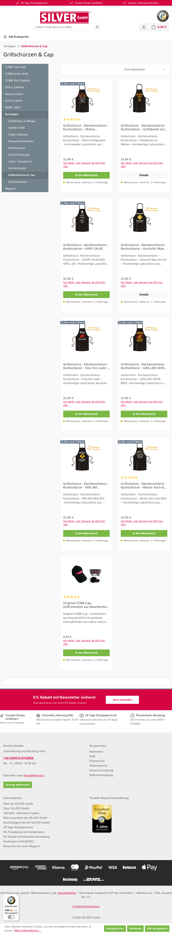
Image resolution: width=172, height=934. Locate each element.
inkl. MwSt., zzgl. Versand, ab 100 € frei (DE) (84, 165)
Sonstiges (11, 114)
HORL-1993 (12, 107)
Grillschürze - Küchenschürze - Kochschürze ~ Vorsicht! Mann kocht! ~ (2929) (143, 246)
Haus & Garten (14, 94)
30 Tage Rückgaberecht (18, 827)
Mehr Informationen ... (27, 930)
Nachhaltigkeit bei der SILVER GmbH (26, 822)
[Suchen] (97, 27)
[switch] (11, 917)
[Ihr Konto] (144, 27)
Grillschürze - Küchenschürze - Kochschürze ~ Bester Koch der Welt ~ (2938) (144, 485)
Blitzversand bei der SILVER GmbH (25, 817)
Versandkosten (66, 893)
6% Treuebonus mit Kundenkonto (24, 832)
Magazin (10, 188)
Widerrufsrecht (98, 765)
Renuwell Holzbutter (21, 141)
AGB (92, 756)
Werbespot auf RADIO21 (18, 841)
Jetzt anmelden (122, 699)
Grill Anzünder (17, 168)
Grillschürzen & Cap (21, 175)
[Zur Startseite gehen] (65, 17)
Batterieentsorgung (101, 775)
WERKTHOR (16, 127)
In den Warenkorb (86, 175)
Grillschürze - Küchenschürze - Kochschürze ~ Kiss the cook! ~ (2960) (86, 366)
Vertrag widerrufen (17, 784)
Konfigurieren (115, 928)
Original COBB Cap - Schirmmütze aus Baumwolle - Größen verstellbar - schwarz (86, 605)
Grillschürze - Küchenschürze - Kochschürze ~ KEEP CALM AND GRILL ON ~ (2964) (86, 246)
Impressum (96, 751)
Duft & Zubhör (13, 100)
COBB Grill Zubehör (17, 80)
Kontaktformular (34, 775)
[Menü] (17, 896)
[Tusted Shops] (163, 15)
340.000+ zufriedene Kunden (21, 813)
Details (143, 175)
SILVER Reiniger (19, 154)
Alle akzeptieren (157, 928)
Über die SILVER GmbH (18, 803)
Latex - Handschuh (20, 161)
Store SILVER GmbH (16, 808)
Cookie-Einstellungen (86, 906)
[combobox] (63, 27)
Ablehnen (135, 928)
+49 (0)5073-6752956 (18, 758)
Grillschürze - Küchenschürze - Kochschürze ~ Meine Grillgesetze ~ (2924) (86, 127)
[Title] (102, 818)
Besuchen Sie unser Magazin (21, 846)
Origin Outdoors (18, 134)
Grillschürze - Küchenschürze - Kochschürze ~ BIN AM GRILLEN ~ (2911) (86, 485)
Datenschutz (97, 761)
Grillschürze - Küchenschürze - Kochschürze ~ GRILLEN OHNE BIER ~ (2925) (143, 366)
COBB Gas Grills (15, 67)
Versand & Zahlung (101, 770)
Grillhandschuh (17, 182)
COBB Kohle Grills (16, 73)
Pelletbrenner (16, 148)
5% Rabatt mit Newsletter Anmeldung (26, 836)
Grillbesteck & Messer (22, 121)
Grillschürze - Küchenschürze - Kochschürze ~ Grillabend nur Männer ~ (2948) (143, 127)
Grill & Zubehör (14, 87)
